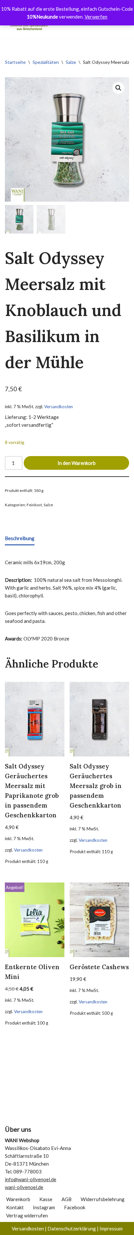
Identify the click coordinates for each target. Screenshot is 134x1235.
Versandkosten (58, 406)
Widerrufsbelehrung (103, 1199)
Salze (71, 62)
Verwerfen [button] (96, 17)
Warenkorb (18, 1199)
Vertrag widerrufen (27, 1215)
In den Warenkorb (77, 463)
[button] (118, 88)
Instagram (44, 1207)
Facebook (74, 1207)
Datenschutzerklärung (71, 1228)
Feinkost (34, 504)
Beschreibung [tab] (19, 538)
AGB (66, 1199)
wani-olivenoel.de (24, 1187)
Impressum (111, 1228)
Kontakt (15, 1207)
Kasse (45, 1199)
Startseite (15, 62)
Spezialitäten (46, 62)
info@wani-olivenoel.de (30, 1179)
